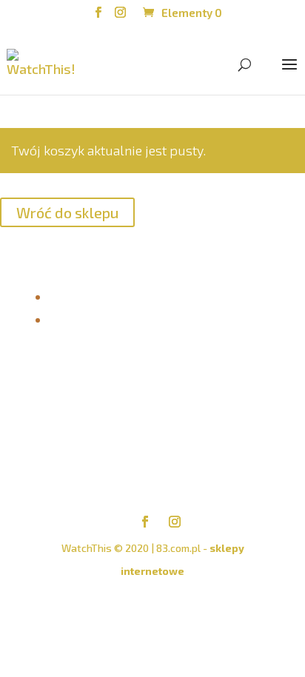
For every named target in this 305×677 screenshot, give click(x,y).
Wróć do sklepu (67, 212)
